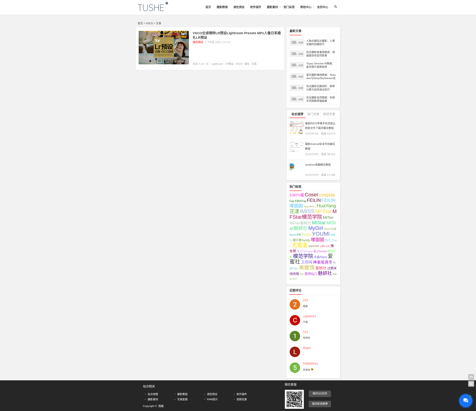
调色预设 (239, 7)
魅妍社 (325, 273)
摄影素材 (272, 7)
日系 (254, 63)
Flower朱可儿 (310, 207)
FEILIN (314, 200)
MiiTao (328, 217)
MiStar (319, 222)
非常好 (306, 337)
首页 (208, 7)
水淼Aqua (320, 257)
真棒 (305, 306)
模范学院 (303, 256)
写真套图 (182, 399)
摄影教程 (222, 7)
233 (305, 300)
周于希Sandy (301, 240)
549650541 (310, 363)
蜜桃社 (321, 268)
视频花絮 (242, 399)
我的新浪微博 (320, 403)
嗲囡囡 (317, 239)
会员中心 (322, 7)
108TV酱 (297, 195)
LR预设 (229, 63)
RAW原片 (212, 399)
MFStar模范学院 (313, 214)
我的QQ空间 (320, 393)
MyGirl (315, 228)
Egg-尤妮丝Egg (298, 201)
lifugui (307, 347)
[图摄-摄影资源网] (158, 9)
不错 (305, 322)
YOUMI (321, 234)
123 (305, 332)
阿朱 (302, 274)
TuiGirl (306, 234)
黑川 (294, 279)
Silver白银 (330, 228)
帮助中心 (305, 7)
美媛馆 (307, 267)
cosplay (327, 194)
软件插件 (255, 7)
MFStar (323, 211)
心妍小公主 (325, 246)
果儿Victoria (320, 251)
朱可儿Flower (305, 251)
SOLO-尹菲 (295, 235)
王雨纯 (306, 262)
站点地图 (153, 394)
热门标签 (289, 7)
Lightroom (217, 63)
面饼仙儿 (311, 274)
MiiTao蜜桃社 (300, 223)
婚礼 (247, 63)
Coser (311, 195)
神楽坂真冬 (322, 262)
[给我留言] (471, 384)
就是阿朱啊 (314, 246)
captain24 (309, 316)
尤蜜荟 (300, 245)
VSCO (239, 63)
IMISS (307, 211)
